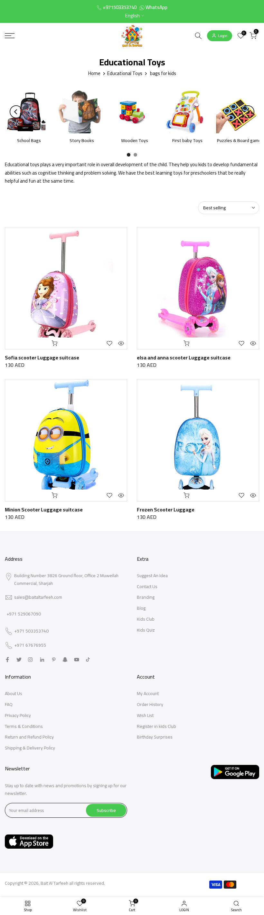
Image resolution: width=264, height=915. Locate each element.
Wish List (145, 715)
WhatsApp (156, 7)
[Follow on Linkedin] (42, 659)
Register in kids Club (156, 726)
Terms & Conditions (24, 726)
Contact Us (147, 586)
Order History (150, 704)
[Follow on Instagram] (30, 659)
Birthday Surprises (155, 737)
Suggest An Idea (152, 575)
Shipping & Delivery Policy (30, 748)
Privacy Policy (18, 715)
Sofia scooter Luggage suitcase (42, 357)
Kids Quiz (146, 630)
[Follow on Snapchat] (65, 659)
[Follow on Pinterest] (54, 659)
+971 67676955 (30, 645)
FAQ (9, 704)
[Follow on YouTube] (76, 659)
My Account (148, 693)
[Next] (247, 111)
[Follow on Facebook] (7, 659)
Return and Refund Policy (29, 737)
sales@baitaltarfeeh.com (38, 597)
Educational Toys (124, 73)
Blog (141, 608)
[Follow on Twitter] (19, 659)
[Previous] (16, 111)
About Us (13, 693)
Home (94, 73)
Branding (146, 597)
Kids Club (146, 619)
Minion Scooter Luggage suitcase (44, 509)
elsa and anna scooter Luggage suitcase (184, 357)
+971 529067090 (23, 614)
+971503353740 (120, 7)
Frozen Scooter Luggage (165, 509)
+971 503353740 (31, 631)
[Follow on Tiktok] (88, 659)
